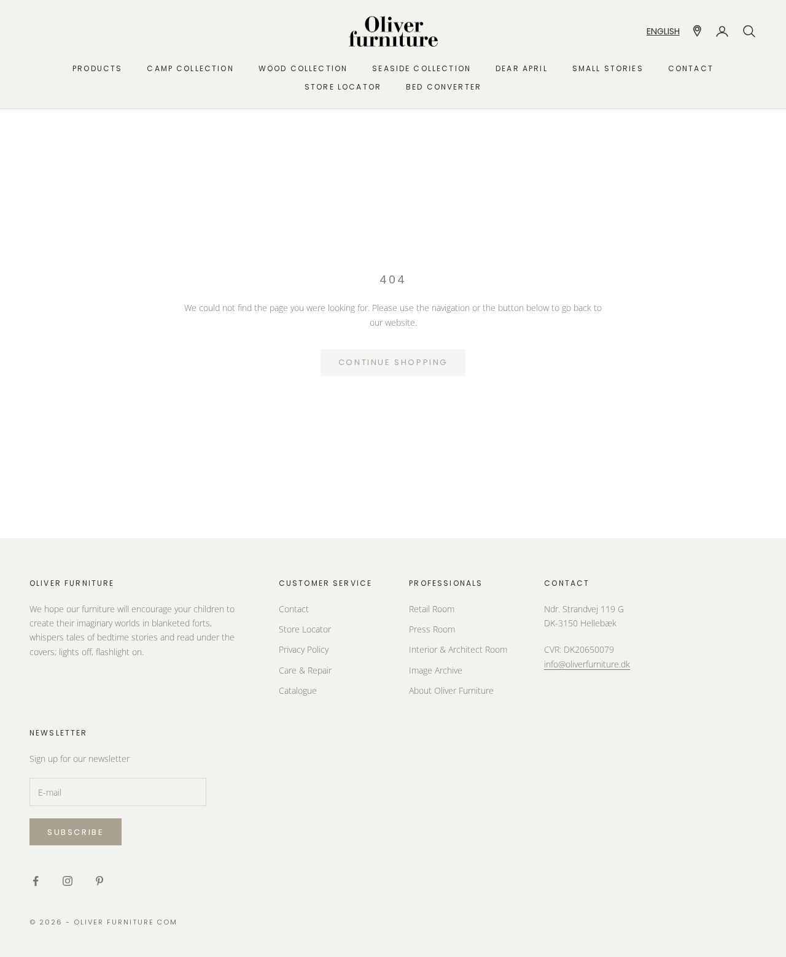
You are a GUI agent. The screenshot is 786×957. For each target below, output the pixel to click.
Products (97, 68)
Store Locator (305, 629)
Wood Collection (303, 68)
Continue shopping (393, 362)
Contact (691, 68)
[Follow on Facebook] (35, 881)
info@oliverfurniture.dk (587, 664)
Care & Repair (305, 670)
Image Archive (435, 670)
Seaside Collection (421, 68)
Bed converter (443, 87)
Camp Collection (190, 68)
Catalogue (298, 690)
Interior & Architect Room (458, 649)
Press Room (432, 629)
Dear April (522, 68)
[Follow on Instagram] (67, 881)
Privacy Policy (304, 649)
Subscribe (75, 832)
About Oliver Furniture (451, 690)
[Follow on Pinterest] (99, 881)
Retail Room (431, 609)
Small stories (608, 68)
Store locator (343, 87)
